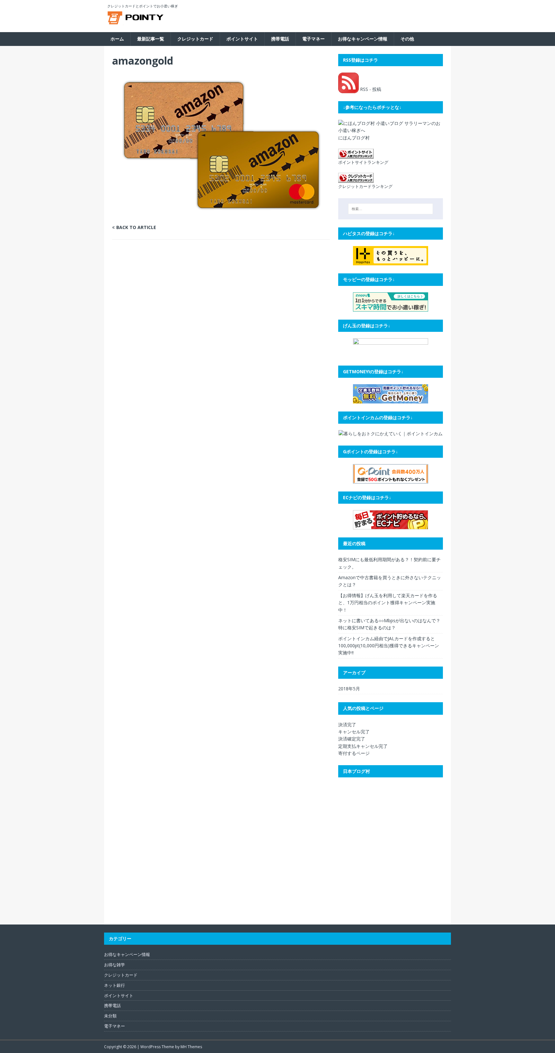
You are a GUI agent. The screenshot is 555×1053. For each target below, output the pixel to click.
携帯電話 (280, 39)
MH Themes (191, 1046)
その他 (407, 39)
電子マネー (313, 39)
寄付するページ (354, 753)
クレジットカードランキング (365, 186)
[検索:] (390, 208)
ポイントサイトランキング (363, 162)
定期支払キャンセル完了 (363, 746)
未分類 (110, 1016)
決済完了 (347, 724)
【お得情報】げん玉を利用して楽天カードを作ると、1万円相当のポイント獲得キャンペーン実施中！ (387, 602)
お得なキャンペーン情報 (362, 39)
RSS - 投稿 (370, 89)
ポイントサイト (242, 39)
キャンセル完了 (354, 732)
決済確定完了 (351, 739)
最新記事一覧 (150, 39)
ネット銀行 (114, 985)
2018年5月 (349, 689)
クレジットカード (195, 39)
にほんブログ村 (354, 138)
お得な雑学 (114, 965)
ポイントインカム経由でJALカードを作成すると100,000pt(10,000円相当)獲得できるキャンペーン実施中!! (388, 645)
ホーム (117, 39)
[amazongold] (221, 215)
